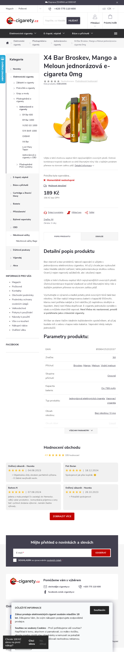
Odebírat (100, 552)
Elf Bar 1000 (28, 120)
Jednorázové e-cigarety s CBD (29, 156)
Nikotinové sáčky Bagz (26, 241)
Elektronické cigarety (23, 76)
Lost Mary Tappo (27, 148)
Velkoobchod (19, 308)
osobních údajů (54, 560)
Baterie (16, 203)
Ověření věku (19, 330)
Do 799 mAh (108, 388)
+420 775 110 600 (92, 586)
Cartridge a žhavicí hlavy (22, 194)
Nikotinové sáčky (21, 235)
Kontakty (16, 290)
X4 (114, 357)
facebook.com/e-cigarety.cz (61, 592)
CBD (15, 227)
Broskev (77, 365)
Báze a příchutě (20, 185)
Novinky (17, 69)
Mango (87, 365)
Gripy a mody (22, 93)
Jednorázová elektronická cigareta (87, 398)
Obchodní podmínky (23, 295)
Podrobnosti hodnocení (86, 81)
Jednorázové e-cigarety (26, 108)
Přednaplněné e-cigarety (24, 100)
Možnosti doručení (57, 185)
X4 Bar (25, 141)
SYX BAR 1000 (29, 130)
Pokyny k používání (22, 312)
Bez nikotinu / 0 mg (105, 413)
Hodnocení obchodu (62, 447)
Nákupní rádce (19, 325)
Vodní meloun (108, 365)
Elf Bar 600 (27, 114)
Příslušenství (19, 211)
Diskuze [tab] (99, 236)
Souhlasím (99, 610)
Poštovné (23, 8)
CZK (109, 8)
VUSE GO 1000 (29, 125)
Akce (15, 265)
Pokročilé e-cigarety (25, 88)
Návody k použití (21, 317)
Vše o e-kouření (20, 321)
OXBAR (26, 136)
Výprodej (17, 257)
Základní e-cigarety (25, 82)
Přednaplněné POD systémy (25, 165)
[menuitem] (23, 33)
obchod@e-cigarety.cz (58, 586)
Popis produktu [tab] (62, 236)
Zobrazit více (62, 516)
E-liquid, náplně (20, 177)
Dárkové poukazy (21, 249)
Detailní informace (83, 165)
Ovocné (112, 375)
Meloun (96, 365)
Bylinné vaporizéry (22, 219)
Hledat (73, 20)
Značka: (48, 219)
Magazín (9, 8)
